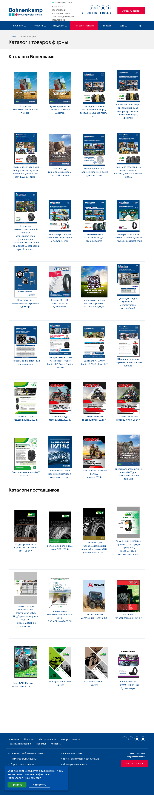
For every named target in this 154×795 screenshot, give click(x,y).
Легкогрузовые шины (75, 764)
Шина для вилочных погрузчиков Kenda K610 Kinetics (128, 362)
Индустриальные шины (24, 758)
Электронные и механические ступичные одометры (25, 303)
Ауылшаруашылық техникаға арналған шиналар (60, 109)
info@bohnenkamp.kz (136, 757)
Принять (17, 784)
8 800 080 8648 (96, 13)
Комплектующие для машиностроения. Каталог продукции (94, 303)
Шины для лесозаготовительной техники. (26, 229)
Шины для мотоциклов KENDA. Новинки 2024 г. (94, 474)
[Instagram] (92, 7)
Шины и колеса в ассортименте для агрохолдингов (94, 237)
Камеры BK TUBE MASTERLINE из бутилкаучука (60, 303)
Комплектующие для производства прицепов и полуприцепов (60, 237)
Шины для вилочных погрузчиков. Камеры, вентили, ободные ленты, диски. (94, 111)
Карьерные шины (72, 753)
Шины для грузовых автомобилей (81, 758)
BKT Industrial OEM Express (94, 683)
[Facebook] (97, 7)
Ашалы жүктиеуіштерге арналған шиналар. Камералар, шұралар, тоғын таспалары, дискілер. (128, 111)
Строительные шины (22, 764)
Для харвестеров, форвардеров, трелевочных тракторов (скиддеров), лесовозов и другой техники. (26, 242)
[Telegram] (108, 7)
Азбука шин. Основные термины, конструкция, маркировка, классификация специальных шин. (128, 547)
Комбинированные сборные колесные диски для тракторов (94, 172)
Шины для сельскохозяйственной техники (25, 109)
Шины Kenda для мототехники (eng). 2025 (94, 616)
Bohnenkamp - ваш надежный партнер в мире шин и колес (59, 474)
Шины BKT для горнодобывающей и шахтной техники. (59, 172)
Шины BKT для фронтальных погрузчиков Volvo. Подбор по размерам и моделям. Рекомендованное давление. (25, 616)
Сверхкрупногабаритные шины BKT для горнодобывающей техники (128, 473)
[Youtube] (103, 7)
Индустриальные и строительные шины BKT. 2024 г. (25, 547)
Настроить (39, 784)
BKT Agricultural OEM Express (60, 683)
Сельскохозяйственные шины (27, 753)
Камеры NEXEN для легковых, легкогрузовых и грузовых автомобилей (128, 237)
